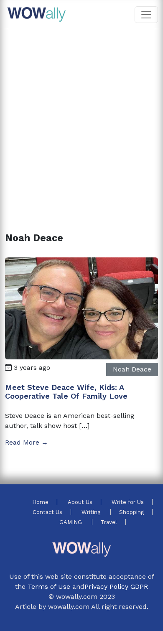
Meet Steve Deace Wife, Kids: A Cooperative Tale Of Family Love (66, 392)
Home (40, 502)
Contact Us (47, 512)
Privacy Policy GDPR (116, 586)
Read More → (26, 442)
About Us (80, 502)
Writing (92, 512)
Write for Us (128, 502)
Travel (109, 522)
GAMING (71, 522)
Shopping (131, 512)
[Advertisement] (81, 120)
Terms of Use (49, 586)
